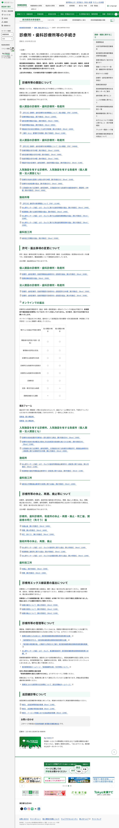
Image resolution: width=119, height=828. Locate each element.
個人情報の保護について (51, 819)
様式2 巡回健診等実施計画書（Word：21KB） (39, 709)
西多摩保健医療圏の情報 (98, 20)
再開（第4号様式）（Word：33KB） (34, 573)
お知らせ (33, 9)
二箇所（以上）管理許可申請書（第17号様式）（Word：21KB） (44, 133)
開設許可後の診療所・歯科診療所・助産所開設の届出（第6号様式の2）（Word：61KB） (52, 163)
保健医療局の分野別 (36, 6)
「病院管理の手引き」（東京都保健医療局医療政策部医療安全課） (45, 640)
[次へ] (112, 785)
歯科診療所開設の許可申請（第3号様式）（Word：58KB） (42, 154)
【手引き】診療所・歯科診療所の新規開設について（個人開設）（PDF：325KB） (50, 112)
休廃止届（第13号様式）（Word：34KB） (36, 526)
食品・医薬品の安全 (67, 14)
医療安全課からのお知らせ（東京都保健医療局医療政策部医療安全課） (46, 636)
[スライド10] (68, 785)
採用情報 (72, 6)
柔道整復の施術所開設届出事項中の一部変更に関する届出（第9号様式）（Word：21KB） (53, 471)
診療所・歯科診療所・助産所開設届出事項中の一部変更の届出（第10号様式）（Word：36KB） (55, 274)
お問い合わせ (24, 819)
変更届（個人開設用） (27, 416)
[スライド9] (66, 785)
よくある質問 (63, 20)
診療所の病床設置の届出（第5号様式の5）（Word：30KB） (42, 183)
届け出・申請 (83, 6)
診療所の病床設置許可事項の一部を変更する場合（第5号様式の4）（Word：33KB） (51, 437)
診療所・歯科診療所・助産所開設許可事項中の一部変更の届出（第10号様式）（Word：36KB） (55, 295)
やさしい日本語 (98, 2)
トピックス (51, 20)
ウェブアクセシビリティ (69, 819)
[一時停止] (71, 786)
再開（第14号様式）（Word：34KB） (35, 530)
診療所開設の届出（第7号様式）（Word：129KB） (39, 117)
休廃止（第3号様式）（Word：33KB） (35, 569)
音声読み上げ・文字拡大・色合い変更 (79, 2)
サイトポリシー (35, 819)
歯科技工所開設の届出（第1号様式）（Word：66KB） (40, 238)
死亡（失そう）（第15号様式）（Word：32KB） (38, 534)
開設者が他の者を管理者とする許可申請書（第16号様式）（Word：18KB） (48, 129)
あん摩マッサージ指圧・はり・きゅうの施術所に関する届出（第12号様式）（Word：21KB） (54, 547)
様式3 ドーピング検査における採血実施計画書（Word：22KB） (45, 713)
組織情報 (61, 6)
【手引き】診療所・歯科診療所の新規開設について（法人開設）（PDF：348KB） (50, 146)
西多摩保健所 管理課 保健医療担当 (47, 724)
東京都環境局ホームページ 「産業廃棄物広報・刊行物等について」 (45, 667)
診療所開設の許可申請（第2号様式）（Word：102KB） (41, 150)
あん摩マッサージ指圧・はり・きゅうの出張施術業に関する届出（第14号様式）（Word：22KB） (56, 555)
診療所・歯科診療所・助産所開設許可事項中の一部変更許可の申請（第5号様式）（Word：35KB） (56, 291)
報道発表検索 (5, 45)
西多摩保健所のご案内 (78, 20)
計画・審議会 (94, 6)
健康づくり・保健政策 (25, 14)
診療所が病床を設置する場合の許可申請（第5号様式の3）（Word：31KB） (48, 179)
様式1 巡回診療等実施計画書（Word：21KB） (39, 704)
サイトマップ (96, 819)
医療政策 (40, 14)
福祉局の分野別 (50, 6)
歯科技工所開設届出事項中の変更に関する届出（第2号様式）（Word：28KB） (49, 484)
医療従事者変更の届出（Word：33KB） (36, 278)
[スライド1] (63, 785)
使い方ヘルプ (84, 819)
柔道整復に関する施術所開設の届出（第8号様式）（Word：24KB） (45, 211)
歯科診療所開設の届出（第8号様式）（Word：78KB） (40, 121)
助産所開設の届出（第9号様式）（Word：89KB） (39, 125)
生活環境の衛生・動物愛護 (88, 14)
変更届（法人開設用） (27, 421)
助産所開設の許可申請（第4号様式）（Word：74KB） (40, 158)
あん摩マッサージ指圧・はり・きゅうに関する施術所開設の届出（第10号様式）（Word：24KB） (56, 207)
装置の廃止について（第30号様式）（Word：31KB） (40, 613)
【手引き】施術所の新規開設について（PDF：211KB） (41, 203)
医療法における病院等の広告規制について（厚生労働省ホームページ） (46, 684)
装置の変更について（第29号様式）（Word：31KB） (40, 609)
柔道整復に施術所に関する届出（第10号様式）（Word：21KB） (44, 551)
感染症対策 (52, 14)
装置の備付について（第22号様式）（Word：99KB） (40, 605)
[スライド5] (65, 785)
